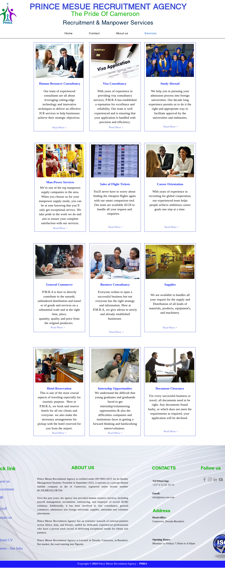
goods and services (59, 305)
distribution (60, 301)
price (69, 318)
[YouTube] (220, 479)
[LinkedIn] (215, 479)
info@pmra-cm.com (163, 497)
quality (55, 318)
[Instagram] (210, 479)
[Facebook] (204, 479)
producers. (66, 323)
